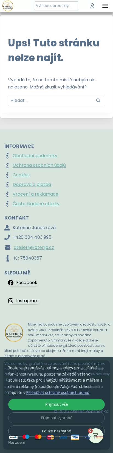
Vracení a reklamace (35, 194)
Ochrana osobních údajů (39, 165)
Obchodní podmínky (35, 155)
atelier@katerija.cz (34, 247)
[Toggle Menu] (105, 6)
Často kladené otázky (36, 204)
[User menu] (92, 6)
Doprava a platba (32, 184)
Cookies (21, 175)
